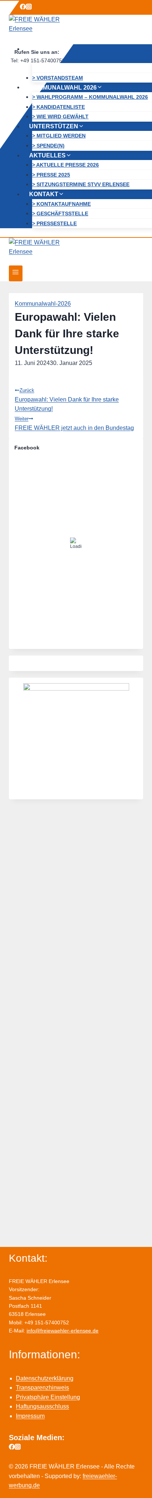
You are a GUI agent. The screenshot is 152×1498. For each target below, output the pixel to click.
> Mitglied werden (59, 136)
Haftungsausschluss (42, 1406)
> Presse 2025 (51, 174)
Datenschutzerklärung (44, 1378)
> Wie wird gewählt (60, 116)
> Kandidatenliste (58, 107)
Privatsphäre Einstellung (48, 1397)
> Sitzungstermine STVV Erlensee (80, 184)
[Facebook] (23, 7)
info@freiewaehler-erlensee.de (63, 1331)
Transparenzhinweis (42, 1387)
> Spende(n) (48, 146)
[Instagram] (29, 7)
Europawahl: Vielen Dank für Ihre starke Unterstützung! (67, 399)
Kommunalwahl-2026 (43, 303)
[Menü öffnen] (16, 273)
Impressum (30, 1416)
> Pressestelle (54, 223)
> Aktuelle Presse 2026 (65, 165)
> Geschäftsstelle (60, 213)
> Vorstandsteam (57, 77)
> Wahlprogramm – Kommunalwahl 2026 (90, 97)
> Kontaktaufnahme (61, 203)
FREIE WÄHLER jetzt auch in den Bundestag (74, 423)
